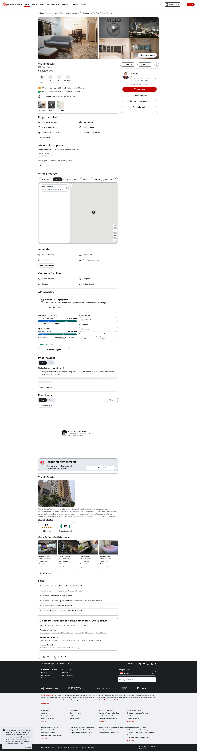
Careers (43, 678)
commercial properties (140, 700)
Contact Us (66, 669)
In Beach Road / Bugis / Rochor (62, 633)
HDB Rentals (131, 716)
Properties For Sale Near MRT (80, 730)
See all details (45, 138)
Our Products (45, 675)
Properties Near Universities (108, 730)
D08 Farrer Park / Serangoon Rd (138, 738)
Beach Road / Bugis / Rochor (66, 13)
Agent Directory (75, 718)
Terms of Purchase (88, 747)
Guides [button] (75, 4)
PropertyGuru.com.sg (48, 695)
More (83, 4)
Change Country (124, 670)
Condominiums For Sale (106, 718)
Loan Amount (84, 324)
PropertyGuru (46, 710)
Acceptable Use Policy (48, 747)
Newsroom (65, 672)
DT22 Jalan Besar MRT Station (91, 640)
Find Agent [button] (66, 4)
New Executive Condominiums (51, 735)
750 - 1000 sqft (101, 633)
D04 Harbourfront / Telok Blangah (138, 730)
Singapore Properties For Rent (137, 713)
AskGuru (44, 713)
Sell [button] (41, 4)
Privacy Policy (26, 737)
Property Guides (46, 716)
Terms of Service (63, 747)
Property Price (84, 315)
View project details (45, 520)
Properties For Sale (105, 710)
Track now (102, 468)
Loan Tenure (104, 334)
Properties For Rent (134, 710)
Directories (74, 710)
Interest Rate (84, 334)
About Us (44, 672)
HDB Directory (74, 716)
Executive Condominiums (116, 700)
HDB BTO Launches (47, 718)
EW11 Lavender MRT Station (48, 640)
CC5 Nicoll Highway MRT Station (69, 640)
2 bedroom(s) (89, 633)
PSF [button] (51, 363)
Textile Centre (85, 13)
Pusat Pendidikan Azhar (47, 648)
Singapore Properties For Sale (108, 713)
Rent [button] (34, 4)
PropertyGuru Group (49, 669)
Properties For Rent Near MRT (80, 732)
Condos (49, 13)
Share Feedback (67, 675)
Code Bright (61, 648)
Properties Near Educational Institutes (112, 727)
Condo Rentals (132, 718)
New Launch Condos (48, 732)
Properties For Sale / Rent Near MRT (83, 727)
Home (41, 13)
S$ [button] (43, 363)
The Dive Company (73, 648)
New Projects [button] (52, 4)
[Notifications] (184, 4)
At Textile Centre (45, 633)
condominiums (87, 700)
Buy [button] (26, 4)
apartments (97, 700)
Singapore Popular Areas (136, 727)
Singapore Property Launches (51, 730)
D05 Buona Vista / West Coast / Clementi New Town (140, 734)
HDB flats (104, 700)
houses (127, 700)
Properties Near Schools (106, 732)
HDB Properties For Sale (106, 716)
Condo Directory (75, 713)
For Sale (96, 13)
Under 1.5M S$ (79, 633)
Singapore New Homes (49, 727)
